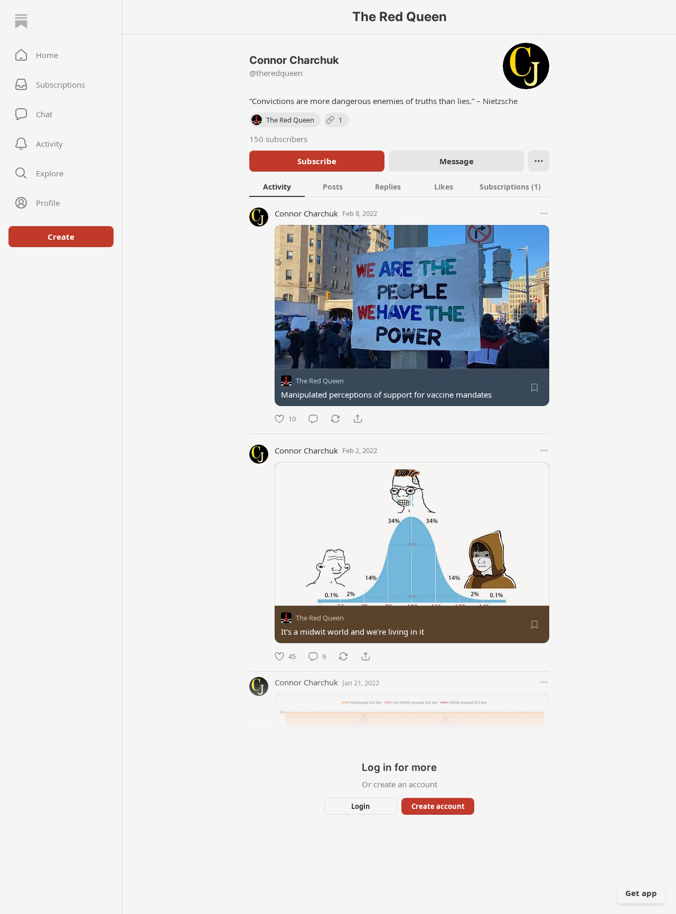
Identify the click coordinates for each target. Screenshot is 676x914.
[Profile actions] (538, 161)
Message (456, 161)
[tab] (277, 186)
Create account (438, 806)
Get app (641, 893)
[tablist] (399, 186)
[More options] (544, 213)
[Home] (21, 21)
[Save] (534, 387)
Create (61, 236)
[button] (61, 55)
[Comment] (313, 418)
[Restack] (335, 418)
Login (360, 806)
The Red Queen (320, 380)
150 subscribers (278, 139)
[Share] (358, 418)
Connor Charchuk (306, 213)
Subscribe (316, 161)
